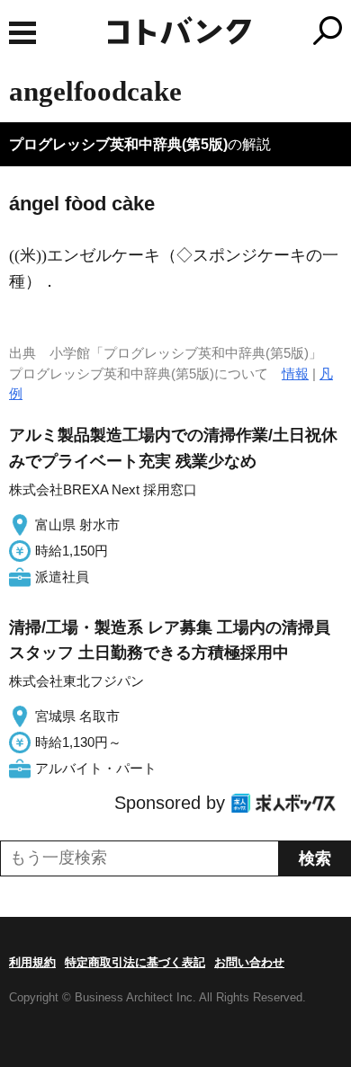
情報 (295, 373)
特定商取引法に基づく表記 (135, 962)
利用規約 (32, 962)
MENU (22, 33)
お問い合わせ (249, 962)
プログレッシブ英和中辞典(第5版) (118, 144)
